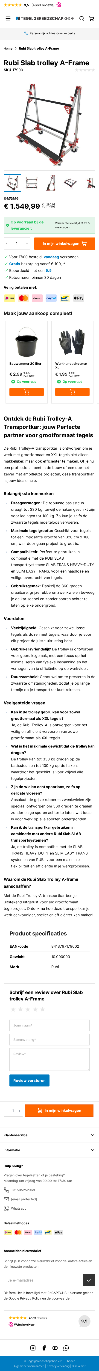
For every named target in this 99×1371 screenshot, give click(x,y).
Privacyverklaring (58, 1366)
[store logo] (45, 18)
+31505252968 (23, 1190)
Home (8, 48)
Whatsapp (18, 1208)
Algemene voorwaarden (29, 1366)
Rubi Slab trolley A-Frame (39, 48)
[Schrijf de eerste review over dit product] (85, 70)
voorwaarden (61, 1298)
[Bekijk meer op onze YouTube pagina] (55, 1348)
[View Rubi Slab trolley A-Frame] (12, 183)
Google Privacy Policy (25, 1298)
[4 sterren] (35, 1009)
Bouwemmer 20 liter (25, 363)
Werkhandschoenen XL (71, 365)
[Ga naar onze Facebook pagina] (44, 1348)
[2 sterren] (20, 1009)
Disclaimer (78, 1366)
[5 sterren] (42, 1009)
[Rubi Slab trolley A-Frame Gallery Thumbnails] (49, 183)
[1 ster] (13, 1009)
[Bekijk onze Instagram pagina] (33, 1348)
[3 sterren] (28, 1009)
